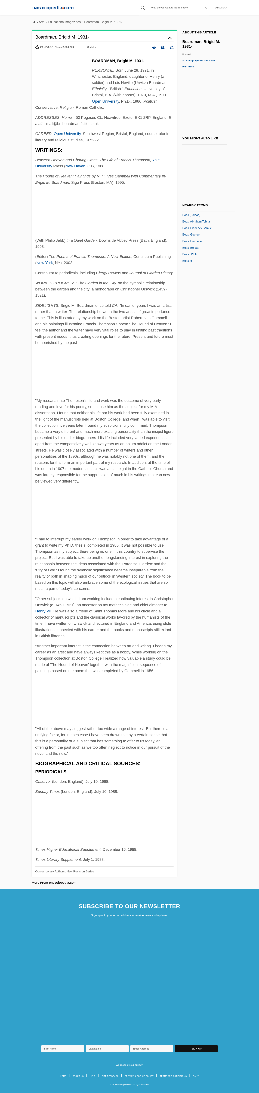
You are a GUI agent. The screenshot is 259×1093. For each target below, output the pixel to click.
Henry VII (43, 611)
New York (44, 263)
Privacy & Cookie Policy (139, 1076)
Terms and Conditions (173, 1076)
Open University (105, 101)
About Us (78, 1076)
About (198, 60)
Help (92, 1076)
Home (63, 1076)
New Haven (75, 166)
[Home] (52, 7)
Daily (196, 1076)
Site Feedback (110, 1076)
